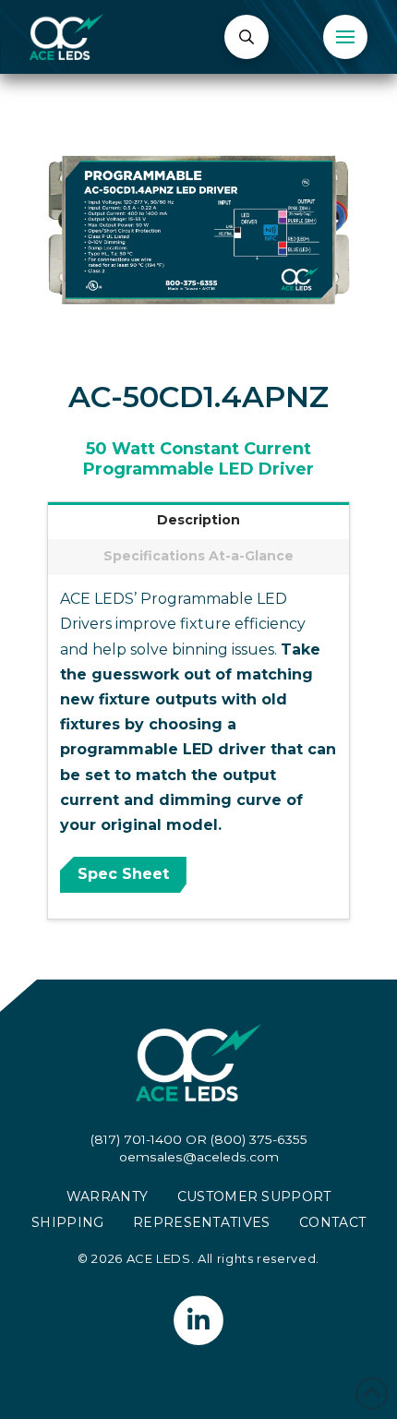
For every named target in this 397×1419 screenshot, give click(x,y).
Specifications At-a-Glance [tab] (198, 555)
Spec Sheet (123, 874)
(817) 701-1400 (136, 1139)
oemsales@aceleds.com (199, 1156)
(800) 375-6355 (259, 1139)
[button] (246, 37)
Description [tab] (198, 519)
